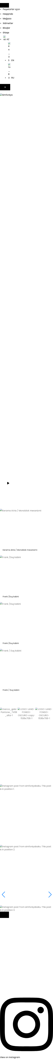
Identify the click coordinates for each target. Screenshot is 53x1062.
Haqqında (8, 14)
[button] (26, 760)
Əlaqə (6, 32)
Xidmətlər (8, 23)
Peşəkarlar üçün (11, 9)
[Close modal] (4, 915)
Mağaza (7, 18)
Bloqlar (6, 28)
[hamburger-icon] (4, 5)
